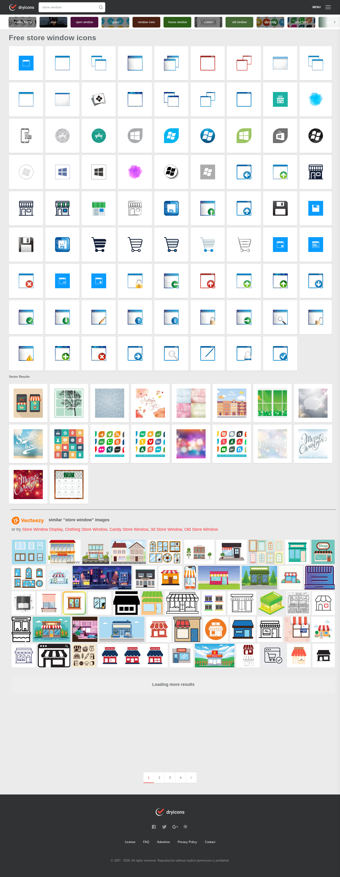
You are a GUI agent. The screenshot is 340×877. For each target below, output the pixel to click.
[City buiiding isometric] (271, 603)
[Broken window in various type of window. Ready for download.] (28, 577)
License (130, 842)
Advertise (163, 842)
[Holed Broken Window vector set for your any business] (165, 552)
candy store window (128, 529)
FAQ (146, 842)
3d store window (166, 529)
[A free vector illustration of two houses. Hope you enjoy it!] (128, 552)
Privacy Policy (187, 842)
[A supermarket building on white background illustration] (64, 552)
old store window (201, 529)
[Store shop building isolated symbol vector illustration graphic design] (170, 577)
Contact (210, 842)
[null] (95, 552)
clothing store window (86, 529)
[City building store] (152, 603)
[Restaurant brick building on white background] (199, 552)
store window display (42, 529)
